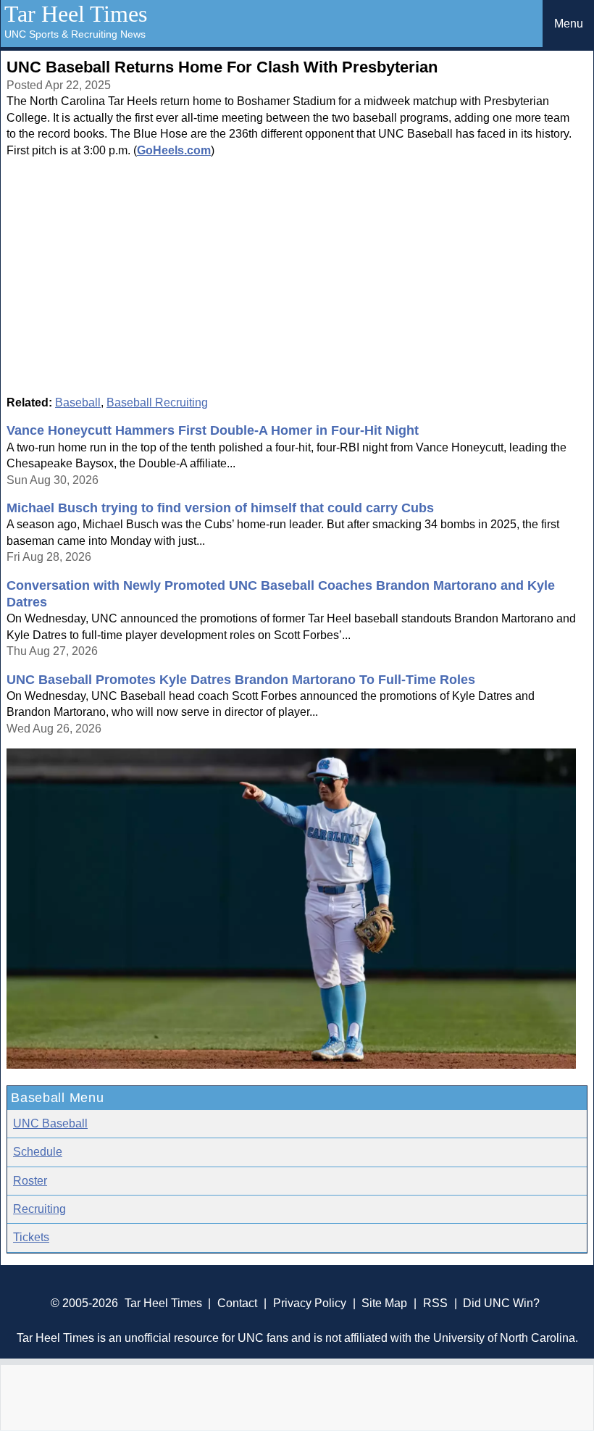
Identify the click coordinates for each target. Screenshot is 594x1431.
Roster (30, 1181)
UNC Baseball (50, 1123)
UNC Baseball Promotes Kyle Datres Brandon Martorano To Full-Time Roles (241, 679)
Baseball (78, 402)
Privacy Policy (309, 1303)
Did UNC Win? (501, 1303)
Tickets (31, 1237)
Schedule (37, 1152)
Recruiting (39, 1209)
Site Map (384, 1303)
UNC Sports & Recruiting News (75, 34)
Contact (237, 1303)
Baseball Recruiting (157, 402)
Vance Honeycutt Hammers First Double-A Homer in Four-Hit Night (213, 430)
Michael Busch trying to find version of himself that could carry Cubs (220, 508)
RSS (435, 1303)
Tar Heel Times (75, 14)
